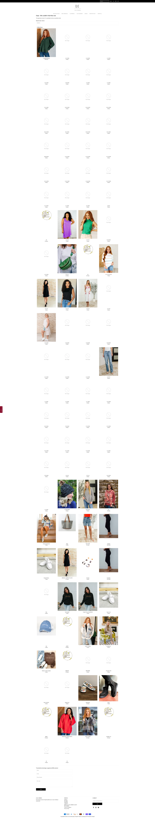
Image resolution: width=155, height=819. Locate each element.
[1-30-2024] (67, 72)
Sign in (111, 1)
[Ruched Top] (67, 684)
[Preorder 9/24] (108, 660)
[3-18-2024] (108, 219)
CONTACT (66, 803)
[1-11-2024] (67, 37)
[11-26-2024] (87, 170)
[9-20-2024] (46, 464)
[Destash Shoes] (46, 561)
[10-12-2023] (87, 96)
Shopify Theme (78, 816)
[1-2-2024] (108, 37)
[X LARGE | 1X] (108, 712)
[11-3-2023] (46, 195)
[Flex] (46, 591)
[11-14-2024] (108, 145)
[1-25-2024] (46, 72)
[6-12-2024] (67, 356)
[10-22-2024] (46, 121)
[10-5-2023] (108, 121)
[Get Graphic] (67, 596)
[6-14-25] (108, 361)
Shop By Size (92, 13)
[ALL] (108, 494)
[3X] (87, 249)
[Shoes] (108, 688)
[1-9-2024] (108, 72)
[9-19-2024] (87, 440)
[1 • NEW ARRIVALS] (46, 42)
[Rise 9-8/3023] (46, 684)
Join (113, 1)
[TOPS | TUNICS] (87, 721)
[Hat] (46, 625)
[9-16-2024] (46, 440)
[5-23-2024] (67, 322)
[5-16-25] (87, 293)
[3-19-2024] (46, 253)
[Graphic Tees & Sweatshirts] (87, 596)
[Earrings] (87, 562)
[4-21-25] (46, 293)
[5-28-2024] (108, 322)
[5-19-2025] (46, 327)
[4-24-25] (67, 293)
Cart (117, 1)
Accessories (80, 13)
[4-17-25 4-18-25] (108, 258)
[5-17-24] (108, 288)
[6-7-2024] (87, 390)
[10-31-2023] (87, 121)
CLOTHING (72, 13)
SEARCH (65, 799)
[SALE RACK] (87, 688)
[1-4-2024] (87, 72)
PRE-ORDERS (66, 806)
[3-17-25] (87, 224)
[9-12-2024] (87, 415)
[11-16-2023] (46, 170)
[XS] (46, 750)
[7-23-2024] (108, 390)
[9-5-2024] (46, 489)
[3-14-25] (67, 224)
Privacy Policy (66, 808)
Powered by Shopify (91, 816)
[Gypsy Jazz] (108, 595)
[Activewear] (87, 494)
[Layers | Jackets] (87, 630)
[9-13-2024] (108, 415)
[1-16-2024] (87, 37)
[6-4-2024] (67, 390)
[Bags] (67, 522)
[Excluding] (108, 560)
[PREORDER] (87, 660)
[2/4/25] (108, 195)
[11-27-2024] (108, 170)
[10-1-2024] (46, 96)
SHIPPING (66, 802)
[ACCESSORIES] (67, 494)
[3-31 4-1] (67, 258)
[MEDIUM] (67, 656)
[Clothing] (108, 526)
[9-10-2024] (67, 415)
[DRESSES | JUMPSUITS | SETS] (67, 562)
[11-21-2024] (67, 170)
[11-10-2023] (67, 145)
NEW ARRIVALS (65, 13)
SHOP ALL (100, 13)
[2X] (46, 215)
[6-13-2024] (87, 356)
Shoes (86, 13)
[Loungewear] (108, 630)
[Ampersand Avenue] (46, 528)
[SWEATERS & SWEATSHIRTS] (67, 721)
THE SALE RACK (56, 13)
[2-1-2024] (67, 195)
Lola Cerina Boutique (71, 816)
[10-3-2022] (67, 121)
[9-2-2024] (108, 440)
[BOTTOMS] (87, 528)
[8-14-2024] (46, 415)
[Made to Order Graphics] (46, 660)
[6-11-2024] (46, 356)
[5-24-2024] (87, 322)
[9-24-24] (67, 464)
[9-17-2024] (67, 440)
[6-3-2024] (46, 390)
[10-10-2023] (67, 96)
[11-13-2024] (87, 145)
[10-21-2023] (108, 96)
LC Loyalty (1, 409)
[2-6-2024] (87, 195)
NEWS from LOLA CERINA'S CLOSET (70, 804)
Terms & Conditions (67, 807)
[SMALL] (46, 712)
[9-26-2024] (108, 464)
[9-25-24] (87, 464)
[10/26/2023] (46, 145)
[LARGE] (67, 621)
